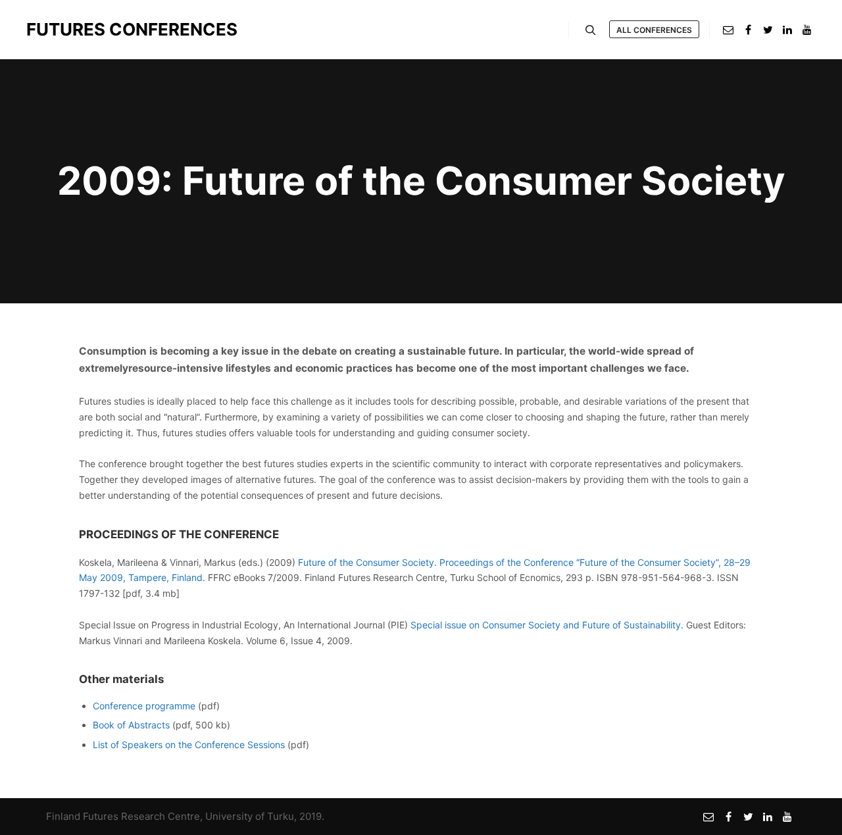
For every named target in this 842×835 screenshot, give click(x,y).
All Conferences (654, 30)
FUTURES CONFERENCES (92, 29)
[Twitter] (767, 29)
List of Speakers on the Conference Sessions (189, 744)
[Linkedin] (787, 29)
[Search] (591, 30)
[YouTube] (807, 29)
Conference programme (144, 705)
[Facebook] (747, 29)
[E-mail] (728, 29)
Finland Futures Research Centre (123, 816)
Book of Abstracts (131, 724)
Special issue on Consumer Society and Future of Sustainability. (546, 624)
